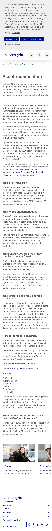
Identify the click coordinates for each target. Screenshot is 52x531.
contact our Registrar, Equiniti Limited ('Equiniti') (24, 173)
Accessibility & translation (31, 55)
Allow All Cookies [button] (11, 39)
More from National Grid (11, 519)
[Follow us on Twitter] (29, 524)
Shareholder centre (28, 63)
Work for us (7, 504)
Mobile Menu (46, 55)
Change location (39, 55)
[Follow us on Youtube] (42, 524)
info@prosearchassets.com (22, 363)
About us (6, 508)
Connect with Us (8, 501)
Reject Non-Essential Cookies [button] (32, 39)
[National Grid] (14, 55)
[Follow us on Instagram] (46, 524)
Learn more (16, 32)
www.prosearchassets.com (25, 368)
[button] (12, 44)
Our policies (7, 512)
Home (7, 63)
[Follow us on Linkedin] (37, 524)
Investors (15, 63)
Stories (5, 516)
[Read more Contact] (18, 463)
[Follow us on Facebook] (33, 524)
